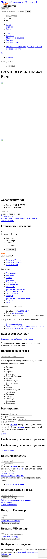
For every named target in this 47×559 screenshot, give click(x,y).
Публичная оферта (14, 324)
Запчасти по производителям (18, 298)
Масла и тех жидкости (15, 38)
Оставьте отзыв (7, 450)
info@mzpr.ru (17, 313)
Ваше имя (5, 414)
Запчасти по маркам (14, 291)
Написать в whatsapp (15, 484)
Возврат (9, 296)
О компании (11, 273)
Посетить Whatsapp (14, 262)
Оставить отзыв (8, 216)
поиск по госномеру (9, 536)
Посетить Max (12, 265)
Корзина (9, 27)
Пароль (4, 422)
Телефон (4, 416)
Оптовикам (11, 282)
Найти (28, 11)
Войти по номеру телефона (12, 475)
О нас (8, 33)
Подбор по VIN (12, 42)
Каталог (5, 9)
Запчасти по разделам (15, 289)
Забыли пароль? (8, 473)
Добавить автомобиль (10, 523)
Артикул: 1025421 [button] (8, 62)
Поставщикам (12, 284)
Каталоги (10, 36)
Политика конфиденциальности (19, 328)
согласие (13, 424)
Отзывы (9, 300)
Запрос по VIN (12, 293)
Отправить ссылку (9, 498)
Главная (9, 57)
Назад (3, 53)
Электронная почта (9, 419)
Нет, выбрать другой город (21, 339)
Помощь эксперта (13, 49)
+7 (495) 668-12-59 (21, 311)
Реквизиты (10, 287)
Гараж (8, 25)
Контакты (10, 40)
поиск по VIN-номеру (10, 520)
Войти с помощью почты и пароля (16, 500)
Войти (9, 29)
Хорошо (5, 557)
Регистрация (6, 502)
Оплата (9, 278)
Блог (8, 302)
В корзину (11, 249)
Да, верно (5, 339)
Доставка (10, 275)
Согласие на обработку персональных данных (25, 326)
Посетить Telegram (14, 260)
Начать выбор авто (9, 505)
